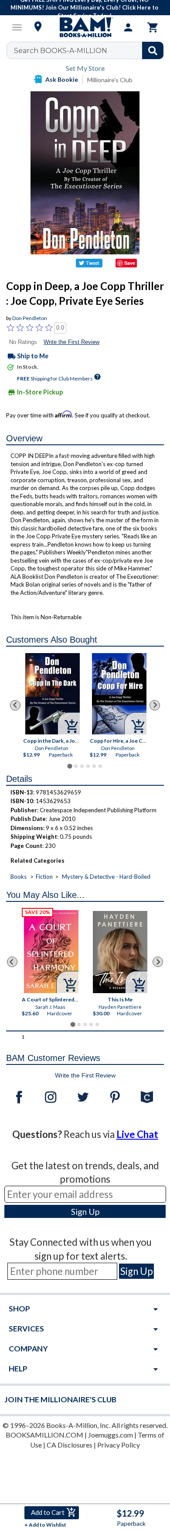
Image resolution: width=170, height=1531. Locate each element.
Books (18, 876)
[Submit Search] (152, 50)
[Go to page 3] (82, 766)
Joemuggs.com (110, 1435)
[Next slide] (155, 705)
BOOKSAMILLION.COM (44, 1435)
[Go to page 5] (94, 766)
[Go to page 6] (100, 766)
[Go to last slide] (15, 705)
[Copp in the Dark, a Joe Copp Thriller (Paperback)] (53, 694)
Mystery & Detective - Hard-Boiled (106, 876)
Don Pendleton (29, 318)
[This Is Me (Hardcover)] (120, 952)
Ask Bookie (61, 79)
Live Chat (137, 1134)
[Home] (85, 27)
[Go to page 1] (69, 766)
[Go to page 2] (76, 766)
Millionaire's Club (110, 79)
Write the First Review (71, 342)
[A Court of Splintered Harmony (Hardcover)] (51, 951)
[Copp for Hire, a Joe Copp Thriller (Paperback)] (119, 694)
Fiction (44, 876)
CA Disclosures (69, 1445)
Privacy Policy (118, 1445)
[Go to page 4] (88, 766)
